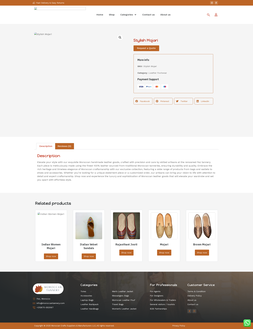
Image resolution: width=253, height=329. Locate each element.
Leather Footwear (158, 73)
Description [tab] (45, 146)
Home (99, 14)
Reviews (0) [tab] (64, 146)
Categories (126, 14)
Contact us (148, 14)
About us (165, 14)
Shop (112, 14)
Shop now (51, 256)
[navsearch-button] (208, 15)
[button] (120, 37)
